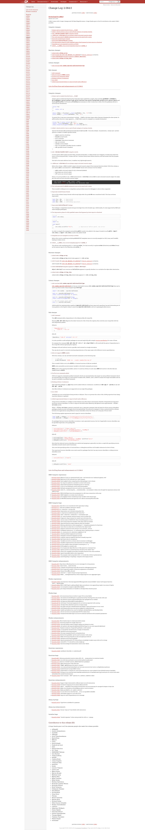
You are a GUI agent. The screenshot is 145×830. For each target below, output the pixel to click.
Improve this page (115, 4)
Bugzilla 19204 (56, 669)
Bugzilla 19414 (56, 686)
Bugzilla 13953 (56, 516)
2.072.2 (28, 84)
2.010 (27, 212)
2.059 (27, 128)
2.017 (27, 200)
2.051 (27, 142)
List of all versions (32, 10)
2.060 (27, 126)
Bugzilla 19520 (56, 556)
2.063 (27, 121)
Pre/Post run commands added (60, 76)
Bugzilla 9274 (55, 509)
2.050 (27, 144)
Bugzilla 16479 (56, 525)
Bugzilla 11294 (56, 663)
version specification (101, 340)
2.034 (27, 172)
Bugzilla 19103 (56, 483)
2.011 (27, 211)
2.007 (27, 218)
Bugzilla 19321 (56, 710)
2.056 (27, 134)
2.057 (27, 132)
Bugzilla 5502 (55, 621)
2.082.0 (28, 44)
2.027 (27, 184)
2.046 (27, 151)
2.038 (27, 165)
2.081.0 (28, 49)
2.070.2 (28, 95)
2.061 (27, 125)
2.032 (27, 176)
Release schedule (31, 11)
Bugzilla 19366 (56, 610)
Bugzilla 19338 (56, 608)
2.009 (27, 214)
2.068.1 (28, 107)
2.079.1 (28, 55)
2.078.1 (28, 62)
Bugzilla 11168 (56, 660)
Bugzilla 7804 (55, 565)
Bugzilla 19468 (56, 695)
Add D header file (57, 55)
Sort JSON (55, 80)
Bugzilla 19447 (56, 493)
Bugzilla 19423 (56, 691)
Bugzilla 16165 (56, 569)
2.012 (27, 209)
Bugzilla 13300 (56, 582)
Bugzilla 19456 (56, 613)
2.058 (27, 130)
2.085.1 (28, 32)
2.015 (27, 204)
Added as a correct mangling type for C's (69, 46)
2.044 (27, 155)
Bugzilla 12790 (56, 567)
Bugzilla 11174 (56, 662)
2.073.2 (28, 79)
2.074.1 (28, 76)
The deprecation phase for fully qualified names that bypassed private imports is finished (77, 42)
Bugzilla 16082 (56, 521)
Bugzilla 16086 (56, 523)
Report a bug (106, 4)
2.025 (27, 188)
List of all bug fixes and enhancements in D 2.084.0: (66, 470)
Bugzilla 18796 (56, 604)
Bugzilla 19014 (56, 537)
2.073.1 (28, 81)
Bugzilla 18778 (56, 603)
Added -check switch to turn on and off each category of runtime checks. (72, 31)
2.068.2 (28, 105)
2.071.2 (28, 90)
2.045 (27, 153)
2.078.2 (28, 60)
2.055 (27, 135)
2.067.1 (28, 111)
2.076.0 (28, 70)
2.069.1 (28, 102)
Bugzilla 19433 (56, 675)
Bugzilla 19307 (56, 541)
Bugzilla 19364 (56, 633)
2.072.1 (28, 86)
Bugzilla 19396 (56, 635)
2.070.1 (28, 97)
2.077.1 (28, 65)
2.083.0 (28, 41)
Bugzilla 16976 (56, 528)
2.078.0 (28, 63)
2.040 (27, 162)
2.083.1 (28, 39)
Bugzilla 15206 (56, 477)
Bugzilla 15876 (56, 520)
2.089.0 (28, 20)
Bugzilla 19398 (56, 684)
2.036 (27, 169)
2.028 (27, 183)
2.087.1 (28, 25)
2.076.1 (28, 69)
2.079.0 (28, 56)
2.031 (27, 177)
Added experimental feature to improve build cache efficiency (69, 81)
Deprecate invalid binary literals (61, 38)
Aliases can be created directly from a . (65, 30)
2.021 (27, 193)
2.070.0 (28, 98)
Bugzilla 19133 (56, 587)
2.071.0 (28, 93)
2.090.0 (28, 16)
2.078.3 (28, 58)
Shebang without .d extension (60, 78)
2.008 (27, 216)
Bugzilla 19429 (56, 642)
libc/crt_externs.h (87, 55)
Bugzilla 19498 (56, 651)
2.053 (27, 139)
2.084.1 (28, 35)
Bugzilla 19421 (56, 690)
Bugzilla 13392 (56, 514)
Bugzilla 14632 (56, 518)
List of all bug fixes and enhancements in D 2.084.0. (66, 86)
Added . (60, 53)
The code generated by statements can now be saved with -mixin (72, 37)
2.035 (27, 170)
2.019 (27, 197)
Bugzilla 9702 (55, 622)
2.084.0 (28, 37)
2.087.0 (28, 27)
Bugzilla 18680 (56, 599)
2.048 (27, 148)
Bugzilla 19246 (56, 571)
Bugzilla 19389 (56, 488)
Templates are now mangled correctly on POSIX (65, 44)
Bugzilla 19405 (56, 640)
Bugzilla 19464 (56, 553)
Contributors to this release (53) (62, 723)
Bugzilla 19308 (56, 631)
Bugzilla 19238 (56, 629)
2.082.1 (28, 42)
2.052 (27, 141)
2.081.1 (28, 48)
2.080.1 (28, 51)
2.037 (27, 167)
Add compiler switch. (65, 33)
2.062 (27, 123)
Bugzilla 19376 (56, 548)
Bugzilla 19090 (56, 667)
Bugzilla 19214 (56, 683)
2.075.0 (28, 74)
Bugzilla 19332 (56, 670)
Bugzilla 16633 (56, 527)
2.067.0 (28, 112)
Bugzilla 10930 (56, 624)
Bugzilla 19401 (56, 672)
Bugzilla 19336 (56, 546)
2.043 (27, 156)
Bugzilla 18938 (56, 481)
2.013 (27, 207)
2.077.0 (28, 67)
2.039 (27, 163)
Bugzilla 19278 (56, 573)
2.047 (27, 149)
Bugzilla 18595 (56, 626)
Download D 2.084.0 (56, 17)
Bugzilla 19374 (56, 702)
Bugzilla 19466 (56, 643)
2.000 (27, 230)
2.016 (27, 202)
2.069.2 (28, 100)
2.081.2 (28, 46)
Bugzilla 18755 (56, 601)
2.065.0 (28, 118)
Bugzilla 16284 (56, 479)
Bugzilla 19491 (56, 496)
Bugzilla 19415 (56, 551)
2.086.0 (28, 30)
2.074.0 (28, 77)
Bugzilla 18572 (56, 534)
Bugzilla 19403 (56, 636)
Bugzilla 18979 (56, 535)
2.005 (27, 221)
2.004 (27, 223)
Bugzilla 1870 (55, 564)
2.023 (27, 190)
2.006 (27, 219)
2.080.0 (28, 53)
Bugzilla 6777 (55, 507)
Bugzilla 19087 (56, 665)
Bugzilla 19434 (56, 717)
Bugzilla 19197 (56, 628)
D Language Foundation (81, 828)
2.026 (27, 186)
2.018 (27, 198)
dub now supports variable (61, 74)
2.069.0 (28, 104)
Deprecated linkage (62, 40)
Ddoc (99, 828)
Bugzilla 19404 (56, 638)
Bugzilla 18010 (56, 530)
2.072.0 (28, 88)
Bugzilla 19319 (56, 544)
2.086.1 (28, 28)
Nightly (28, 14)
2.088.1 (28, 21)
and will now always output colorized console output (72, 35)
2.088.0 (28, 23)
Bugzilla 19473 (56, 495)
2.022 (27, 191)
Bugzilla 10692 (56, 511)
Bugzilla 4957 (55, 596)
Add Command (56, 73)
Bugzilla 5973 (55, 506)
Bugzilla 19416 (56, 688)
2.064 (27, 119)
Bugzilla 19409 (56, 490)
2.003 (27, 225)
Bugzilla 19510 (56, 498)
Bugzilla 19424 (56, 693)
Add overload (68, 65)
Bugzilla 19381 (56, 549)
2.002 (27, 226)
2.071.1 (28, 91)
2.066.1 (28, 114)
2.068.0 (28, 109)
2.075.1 (28, 72)
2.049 (27, 146)
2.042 (27, 158)
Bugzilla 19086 (56, 539)
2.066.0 (28, 116)
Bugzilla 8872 (55, 658)
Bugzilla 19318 (56, 542)
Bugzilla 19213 (56, 588)
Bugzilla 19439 (56, 574)
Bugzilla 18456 (56, 532)
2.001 (27, 228)
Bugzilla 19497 (56, 555)
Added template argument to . (69, 56)
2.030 (27, 179)
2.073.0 (28, 83)
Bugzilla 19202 (56, 484)
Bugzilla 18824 (56, 585)
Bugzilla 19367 (56, 612)
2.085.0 (28, 34)
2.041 (27, 160)
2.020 (27, 195)
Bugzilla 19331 (56, 606)
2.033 (27, 174)
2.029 (27, 181)
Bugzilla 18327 (56, 597)
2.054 (27, 137)
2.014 (27, 205)
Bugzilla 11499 (56, 513)
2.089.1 (28, 18)
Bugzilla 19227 (56, 486)
